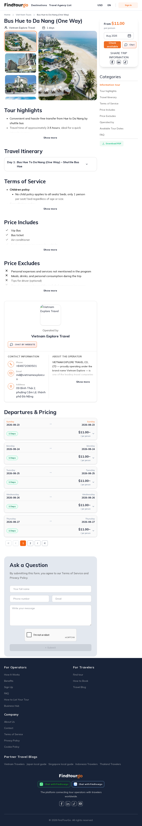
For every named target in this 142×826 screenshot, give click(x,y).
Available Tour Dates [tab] (111, 128)
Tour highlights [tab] (108, 91)
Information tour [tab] (110, 84)
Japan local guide (36, 764)
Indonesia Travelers (87, 764)
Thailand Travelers (110, 764)
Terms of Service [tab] (109, 103)
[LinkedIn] (67, 804)
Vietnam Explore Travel (50, 336)
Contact (8, 728)
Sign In (128, 5)
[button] (39, 5)
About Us (9, 721)
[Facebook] (61, 804)
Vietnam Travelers (14, 764)
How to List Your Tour (16, 699)
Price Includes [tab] (107, 109)
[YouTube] (80, 804)
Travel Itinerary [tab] (108, 97)
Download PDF (113, 143)
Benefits (8, 680)
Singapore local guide (60, 764)
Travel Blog (79, 687)
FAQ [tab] (102, 134)
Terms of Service (13, 734)
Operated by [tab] (107, 122)
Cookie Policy (11, 746)
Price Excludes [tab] (108, 116)
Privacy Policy (12, 740)
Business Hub (11, 705)
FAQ (6, 693)
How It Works (12, 674)
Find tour (78, 674)
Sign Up (8, 687)
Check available (112, 44)
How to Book (80, 680)
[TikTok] (74, 804)
